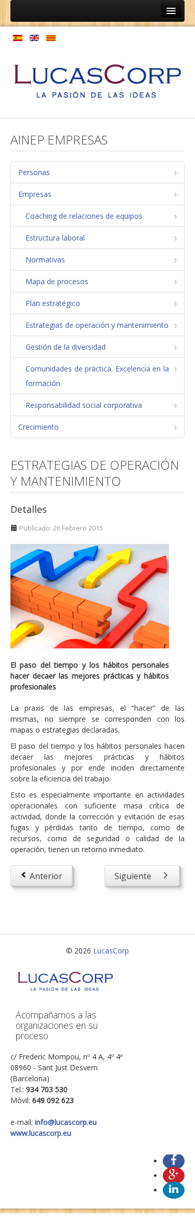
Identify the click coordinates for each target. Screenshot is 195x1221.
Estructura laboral (55, 238)
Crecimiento (38, 427)
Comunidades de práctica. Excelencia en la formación (97, 376)
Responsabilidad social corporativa (83, 405)
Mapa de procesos (56, 281)
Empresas (34, 194)
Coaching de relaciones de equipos (83, 216)
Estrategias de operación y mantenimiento (96, 325)
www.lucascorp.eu (40, 1133)
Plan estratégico (52, 303)
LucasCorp (111, 950)
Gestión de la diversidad (65, 347)
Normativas (45, 259)
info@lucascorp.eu (66, 1122)
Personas (34, 172)
